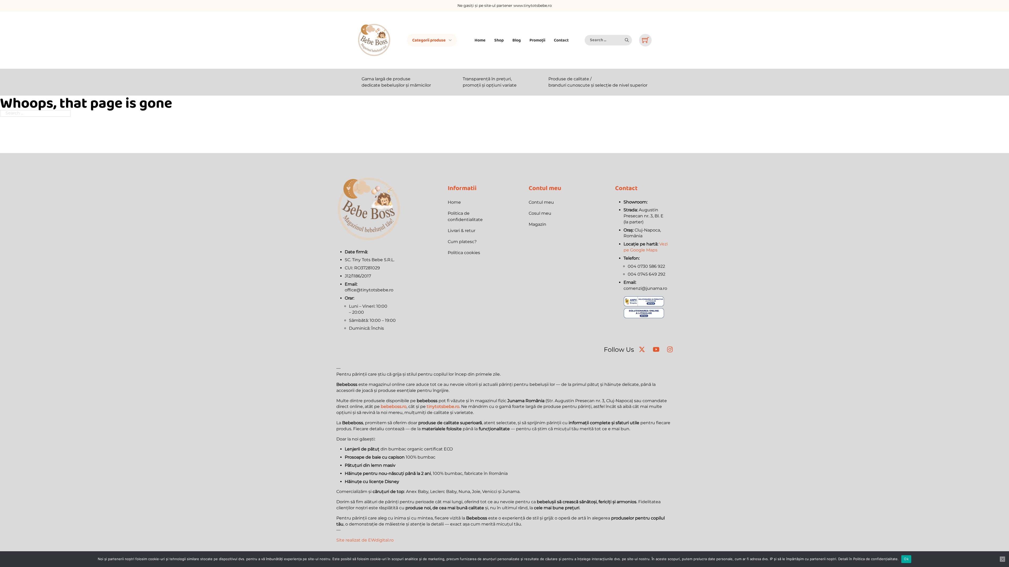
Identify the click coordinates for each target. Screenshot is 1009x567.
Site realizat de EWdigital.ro (365, 540)
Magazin (537, 224)
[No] (1002, 559)
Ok (906, 559)
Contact (561, 40)
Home (480, 40)
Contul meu (541, 202)
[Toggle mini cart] (645, 40)
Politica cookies (464, 252)
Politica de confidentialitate (465, 216)
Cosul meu (540, 213)
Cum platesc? (462, 241)
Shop (499, 40)
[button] (626, 40)
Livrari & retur (461, 230)
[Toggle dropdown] (450, 40)
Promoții (537, 40)
